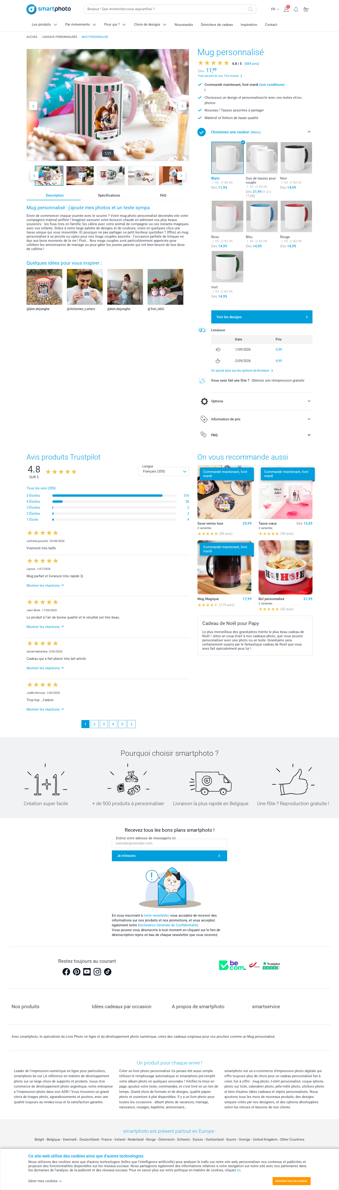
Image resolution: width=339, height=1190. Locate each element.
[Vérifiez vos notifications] (296, 9)
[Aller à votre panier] (306, 9)
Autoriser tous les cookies (291, 1181)
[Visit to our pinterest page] (76, 972)
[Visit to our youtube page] (87, 972)
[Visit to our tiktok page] (108, 972)
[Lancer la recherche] (250, 9)
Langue (147, 466)
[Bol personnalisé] (285, 567)
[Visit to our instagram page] (97, 972)
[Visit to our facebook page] (66, 972)
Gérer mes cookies (43, 1181)
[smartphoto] (48, 9)
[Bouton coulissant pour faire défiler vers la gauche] (33, 106)
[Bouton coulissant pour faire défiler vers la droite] (182, 106)
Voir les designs (229, 317)
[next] (132, 724)
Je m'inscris (126, 856)
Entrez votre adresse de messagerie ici (146, 838)
